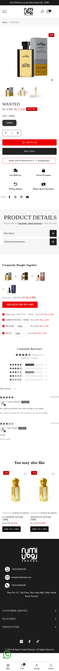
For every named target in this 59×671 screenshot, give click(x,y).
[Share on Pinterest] (21, 197)
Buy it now (29, 151)
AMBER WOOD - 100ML (17, 320)
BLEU (9, 333)
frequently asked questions (30, 223)
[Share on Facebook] (9, 197)
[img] (7, 397)
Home (4, 22)
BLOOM (10, 326)
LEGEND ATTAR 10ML (25, 517)
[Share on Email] (27, 197)
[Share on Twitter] (15, 197)
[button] (16, 365)
